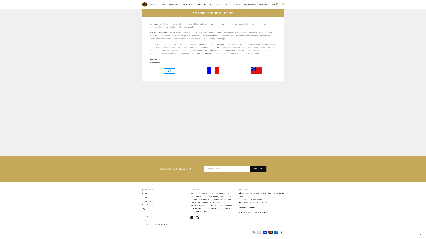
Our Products (174, 4)
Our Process (187, 4)
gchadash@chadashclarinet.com (254, 202)
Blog (218, 4)
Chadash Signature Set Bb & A (254, 4)
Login (266, 4)
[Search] (283, 4)
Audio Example (201, 4)
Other (236, 4)
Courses (227, 4)
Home (164, 4)
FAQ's (211, 4)
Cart (274, 4)
